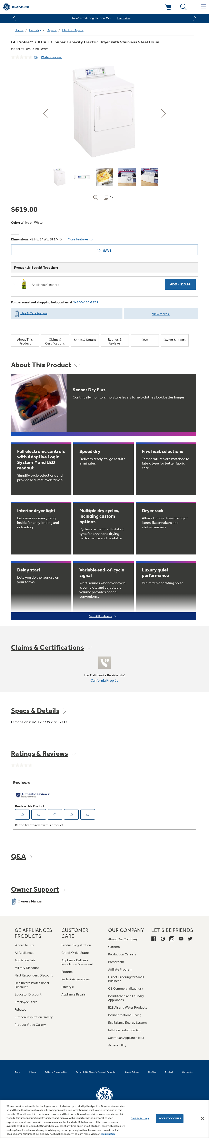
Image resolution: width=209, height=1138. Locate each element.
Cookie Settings (140, 1118)
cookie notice (108, 1133)
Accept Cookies (169, 1118)
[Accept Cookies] (202, 1118)
